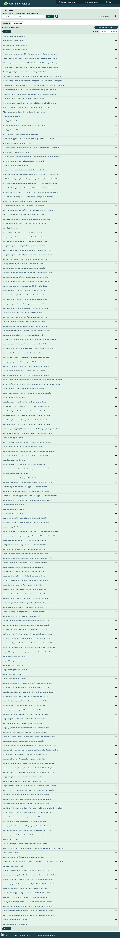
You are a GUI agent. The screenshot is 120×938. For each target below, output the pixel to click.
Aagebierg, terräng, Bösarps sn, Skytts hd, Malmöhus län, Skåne (23, 710)
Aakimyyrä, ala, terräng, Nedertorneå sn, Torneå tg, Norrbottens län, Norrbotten (27, 902)
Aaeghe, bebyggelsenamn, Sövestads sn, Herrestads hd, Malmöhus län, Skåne (28, 558)
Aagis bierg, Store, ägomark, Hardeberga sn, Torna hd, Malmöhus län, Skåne (27, 799)
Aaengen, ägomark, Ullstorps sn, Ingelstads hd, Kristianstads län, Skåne (25, 598)
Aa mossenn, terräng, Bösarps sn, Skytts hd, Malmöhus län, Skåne (24, 335)
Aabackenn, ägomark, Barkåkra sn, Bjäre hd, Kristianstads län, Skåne (25, 411)
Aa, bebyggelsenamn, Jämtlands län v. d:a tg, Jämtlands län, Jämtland (25, 223)
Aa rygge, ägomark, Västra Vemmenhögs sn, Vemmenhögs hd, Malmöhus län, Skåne (29, 339)
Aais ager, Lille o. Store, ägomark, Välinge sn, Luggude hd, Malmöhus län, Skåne (28, 826)
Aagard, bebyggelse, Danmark (12, 674)
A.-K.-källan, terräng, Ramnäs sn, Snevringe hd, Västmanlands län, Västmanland (28, 188)
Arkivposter (17, 23)
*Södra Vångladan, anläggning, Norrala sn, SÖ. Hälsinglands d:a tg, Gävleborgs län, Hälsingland (33, 85)
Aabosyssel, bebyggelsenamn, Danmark (16, 473)
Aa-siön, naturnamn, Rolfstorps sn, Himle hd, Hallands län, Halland (24, 371)
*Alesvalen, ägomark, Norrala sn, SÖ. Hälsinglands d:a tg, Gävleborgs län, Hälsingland (30, 54)
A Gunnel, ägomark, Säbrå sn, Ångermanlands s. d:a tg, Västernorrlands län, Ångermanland (31, 147)
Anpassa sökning (8, 13)
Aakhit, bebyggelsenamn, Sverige (13, 866)
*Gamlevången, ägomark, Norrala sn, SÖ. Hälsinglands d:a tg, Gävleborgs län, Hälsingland (31, 63)
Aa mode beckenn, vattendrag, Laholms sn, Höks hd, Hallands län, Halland (26, 330)
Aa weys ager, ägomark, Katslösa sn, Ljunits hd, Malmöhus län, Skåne (25, 362)
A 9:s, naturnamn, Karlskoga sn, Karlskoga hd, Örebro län (21, 134)
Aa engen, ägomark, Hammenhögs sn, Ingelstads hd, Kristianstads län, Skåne (27, 272)
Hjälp (109, 2)
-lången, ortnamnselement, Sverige (14, 36)
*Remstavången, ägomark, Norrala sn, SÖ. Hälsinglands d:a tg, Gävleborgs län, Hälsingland (32, 76)
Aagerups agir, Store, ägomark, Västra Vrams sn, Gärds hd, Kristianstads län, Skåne (29, 763)
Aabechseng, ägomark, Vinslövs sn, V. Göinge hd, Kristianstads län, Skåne (26, 420)
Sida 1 (6, 31)
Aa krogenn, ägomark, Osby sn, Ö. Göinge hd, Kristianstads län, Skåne (25, 304)
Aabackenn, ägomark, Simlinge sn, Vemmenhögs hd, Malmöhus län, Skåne (26, 415)
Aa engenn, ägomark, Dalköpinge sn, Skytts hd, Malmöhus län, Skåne (25, 295)
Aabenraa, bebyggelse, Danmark (13, 437)
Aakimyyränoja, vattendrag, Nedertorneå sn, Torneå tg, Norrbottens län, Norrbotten (28, 915)
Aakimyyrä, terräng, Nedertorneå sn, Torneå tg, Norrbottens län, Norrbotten (26, 897)
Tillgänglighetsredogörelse (45, 935)
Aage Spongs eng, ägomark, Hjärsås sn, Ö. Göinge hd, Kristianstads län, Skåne (28, 692)
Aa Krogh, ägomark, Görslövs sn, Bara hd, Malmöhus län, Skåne (23, 313)
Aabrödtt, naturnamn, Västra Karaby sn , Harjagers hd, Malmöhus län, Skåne (27, 500)
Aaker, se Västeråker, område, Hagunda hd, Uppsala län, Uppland (23, 857)
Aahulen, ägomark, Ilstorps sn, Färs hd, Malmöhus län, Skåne (22, 817)
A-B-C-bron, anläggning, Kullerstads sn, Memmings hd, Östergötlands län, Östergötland (30, 174)
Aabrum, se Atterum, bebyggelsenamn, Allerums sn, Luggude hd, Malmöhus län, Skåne (30, 496)
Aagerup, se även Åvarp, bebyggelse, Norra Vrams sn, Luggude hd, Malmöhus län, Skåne (31, 750)
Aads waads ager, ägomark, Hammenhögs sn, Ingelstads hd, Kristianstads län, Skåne (29, 536)
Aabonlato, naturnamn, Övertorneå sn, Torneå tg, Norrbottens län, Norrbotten (27, 469)
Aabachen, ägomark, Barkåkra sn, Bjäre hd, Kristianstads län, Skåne (24, 402)
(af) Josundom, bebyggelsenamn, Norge (15, 45)
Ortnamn (6, 23)
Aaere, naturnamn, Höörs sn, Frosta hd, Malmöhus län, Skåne (22, 616)
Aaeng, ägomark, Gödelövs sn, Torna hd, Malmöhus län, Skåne (23, 585)
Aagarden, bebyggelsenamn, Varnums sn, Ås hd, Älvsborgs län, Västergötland (27, 683)
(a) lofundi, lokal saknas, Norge (13, 40)
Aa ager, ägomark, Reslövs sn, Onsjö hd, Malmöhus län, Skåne (23, 232)
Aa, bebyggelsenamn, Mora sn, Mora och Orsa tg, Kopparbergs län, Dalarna (26, 219)
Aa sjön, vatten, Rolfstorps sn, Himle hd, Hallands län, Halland (22, 353)
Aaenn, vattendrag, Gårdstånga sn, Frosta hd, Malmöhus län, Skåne (24, 611)
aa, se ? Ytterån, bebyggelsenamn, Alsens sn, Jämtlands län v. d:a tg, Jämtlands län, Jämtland (32, 379)
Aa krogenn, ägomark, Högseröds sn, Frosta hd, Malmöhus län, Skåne (25, 299)
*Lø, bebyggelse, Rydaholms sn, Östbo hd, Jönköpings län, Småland (24, 72)
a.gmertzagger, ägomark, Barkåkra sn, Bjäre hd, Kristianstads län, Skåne (25, 201)
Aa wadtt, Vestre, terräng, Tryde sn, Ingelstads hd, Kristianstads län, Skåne (26, 357)
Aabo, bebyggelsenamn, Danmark (14, 460)
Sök (50, 16)
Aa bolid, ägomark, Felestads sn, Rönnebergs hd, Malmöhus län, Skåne (25, 259)
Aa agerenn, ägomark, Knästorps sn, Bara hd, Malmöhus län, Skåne (24, 246)
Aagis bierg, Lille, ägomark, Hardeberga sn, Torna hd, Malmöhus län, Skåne (26, 794)
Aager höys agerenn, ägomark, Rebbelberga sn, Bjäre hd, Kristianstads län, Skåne (29, 736)
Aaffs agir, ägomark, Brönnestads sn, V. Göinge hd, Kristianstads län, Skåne (26, 625)
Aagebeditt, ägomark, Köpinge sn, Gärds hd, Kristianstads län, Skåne (24, 705)
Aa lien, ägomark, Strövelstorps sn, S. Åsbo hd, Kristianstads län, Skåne (25, 317)
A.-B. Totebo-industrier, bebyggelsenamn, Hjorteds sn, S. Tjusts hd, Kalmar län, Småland (30, 183)
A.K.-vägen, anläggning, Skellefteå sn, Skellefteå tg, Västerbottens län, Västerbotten (29, 210)
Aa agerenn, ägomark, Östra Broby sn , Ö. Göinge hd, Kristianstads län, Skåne (27, 255)
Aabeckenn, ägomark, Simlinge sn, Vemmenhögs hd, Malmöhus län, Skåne (26, 424)
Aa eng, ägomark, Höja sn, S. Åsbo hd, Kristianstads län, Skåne (23, 263)
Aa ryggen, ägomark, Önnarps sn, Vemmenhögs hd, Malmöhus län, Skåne (26, 344)
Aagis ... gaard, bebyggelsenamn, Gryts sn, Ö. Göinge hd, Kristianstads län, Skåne (28, 790)
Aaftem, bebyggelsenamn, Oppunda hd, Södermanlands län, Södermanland (27, 638)
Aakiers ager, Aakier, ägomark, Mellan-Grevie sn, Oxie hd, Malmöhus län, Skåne (28, 879)
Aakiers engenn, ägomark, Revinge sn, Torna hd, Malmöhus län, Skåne (25, 888)
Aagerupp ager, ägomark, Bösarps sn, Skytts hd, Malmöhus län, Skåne (25, 754)
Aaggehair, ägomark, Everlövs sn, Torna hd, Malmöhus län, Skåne (23, 777)
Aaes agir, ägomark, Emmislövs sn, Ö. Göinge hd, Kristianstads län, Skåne (26, 620)
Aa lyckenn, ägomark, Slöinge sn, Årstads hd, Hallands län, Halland (24, 321)
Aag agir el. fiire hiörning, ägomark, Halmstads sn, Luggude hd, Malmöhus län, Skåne (29, 647)
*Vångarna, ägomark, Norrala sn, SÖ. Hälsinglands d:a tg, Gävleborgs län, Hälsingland (30, 94)
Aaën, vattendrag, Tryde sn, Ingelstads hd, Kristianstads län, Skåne (24, 571)
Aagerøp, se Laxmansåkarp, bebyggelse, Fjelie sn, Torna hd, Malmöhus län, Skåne (29, 772)
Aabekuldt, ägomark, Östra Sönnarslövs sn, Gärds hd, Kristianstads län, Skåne (27, 433)
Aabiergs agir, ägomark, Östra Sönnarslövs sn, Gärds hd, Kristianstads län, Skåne (28, 451)
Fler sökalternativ (106, 16)
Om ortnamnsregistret (91, 2)
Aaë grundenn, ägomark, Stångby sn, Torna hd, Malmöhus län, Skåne (24, 545)
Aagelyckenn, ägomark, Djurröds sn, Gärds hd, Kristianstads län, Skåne (25, 732)
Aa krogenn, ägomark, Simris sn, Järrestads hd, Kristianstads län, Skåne (25, 308)
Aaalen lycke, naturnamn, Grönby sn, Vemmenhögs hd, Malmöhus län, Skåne (27, 393)
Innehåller (8, 16)
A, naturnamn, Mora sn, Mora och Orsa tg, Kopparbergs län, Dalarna (24, 125)
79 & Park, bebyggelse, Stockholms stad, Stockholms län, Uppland (24, 112)
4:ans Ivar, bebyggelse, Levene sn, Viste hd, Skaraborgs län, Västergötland (26, 107)
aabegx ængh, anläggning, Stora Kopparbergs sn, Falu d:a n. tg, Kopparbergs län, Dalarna (31, 429)
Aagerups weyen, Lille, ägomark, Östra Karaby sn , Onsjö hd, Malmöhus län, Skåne (29, 768)
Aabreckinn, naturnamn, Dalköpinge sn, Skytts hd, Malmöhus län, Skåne (25, 478)
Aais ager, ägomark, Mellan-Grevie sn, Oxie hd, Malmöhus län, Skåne (24, 821)
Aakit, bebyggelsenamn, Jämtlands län (15, 924)
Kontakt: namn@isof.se (68, 2)
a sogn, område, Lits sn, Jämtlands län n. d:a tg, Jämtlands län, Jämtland (25, 170)
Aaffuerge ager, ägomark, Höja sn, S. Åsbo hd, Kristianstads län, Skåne (25, 629)
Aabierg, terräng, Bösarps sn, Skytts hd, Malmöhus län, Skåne (22, 446)
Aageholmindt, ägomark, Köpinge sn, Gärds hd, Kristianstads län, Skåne (25, 714)
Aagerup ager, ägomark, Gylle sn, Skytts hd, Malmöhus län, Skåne (23, 741)
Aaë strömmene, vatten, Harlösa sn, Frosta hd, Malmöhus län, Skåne (24, 549)
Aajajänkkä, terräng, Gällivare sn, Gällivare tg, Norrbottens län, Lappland (25, 835)
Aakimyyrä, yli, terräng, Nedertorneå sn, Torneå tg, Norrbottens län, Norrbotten (27, 906)
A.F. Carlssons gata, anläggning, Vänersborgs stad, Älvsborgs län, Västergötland (28, 197)
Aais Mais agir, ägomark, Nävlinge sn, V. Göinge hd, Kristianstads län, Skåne (27, 830)
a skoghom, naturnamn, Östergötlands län (16, 165)
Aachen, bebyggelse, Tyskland (12, 527)
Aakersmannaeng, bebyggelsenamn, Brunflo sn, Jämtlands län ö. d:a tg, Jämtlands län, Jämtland (33, 861)
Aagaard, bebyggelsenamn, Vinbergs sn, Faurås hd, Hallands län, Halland (26, 652)
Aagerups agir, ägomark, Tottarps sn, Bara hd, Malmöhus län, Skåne (24, 759)
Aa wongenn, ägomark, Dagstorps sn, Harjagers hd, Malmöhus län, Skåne (26, 366)
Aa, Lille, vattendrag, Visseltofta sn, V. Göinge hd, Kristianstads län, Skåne (26, 375)
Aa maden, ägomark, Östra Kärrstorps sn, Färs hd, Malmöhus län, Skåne (25, 326)
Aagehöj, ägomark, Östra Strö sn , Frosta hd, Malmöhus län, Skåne (24, 719)
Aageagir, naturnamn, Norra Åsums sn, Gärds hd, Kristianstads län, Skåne (26, 701)
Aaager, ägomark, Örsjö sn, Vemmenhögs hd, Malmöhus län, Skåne (24, 388)
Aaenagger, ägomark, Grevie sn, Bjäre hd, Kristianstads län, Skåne (24, 576)
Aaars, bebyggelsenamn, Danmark (14, 397)
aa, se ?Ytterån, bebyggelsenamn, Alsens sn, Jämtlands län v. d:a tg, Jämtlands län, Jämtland (32, 384)
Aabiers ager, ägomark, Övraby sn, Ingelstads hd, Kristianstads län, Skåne (26, 455)
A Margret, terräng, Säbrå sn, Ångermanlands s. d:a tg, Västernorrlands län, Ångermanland (31, 156)
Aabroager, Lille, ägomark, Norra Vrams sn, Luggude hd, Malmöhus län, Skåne (27, 482)
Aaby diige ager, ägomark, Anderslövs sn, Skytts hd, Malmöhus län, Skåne (26, 522)
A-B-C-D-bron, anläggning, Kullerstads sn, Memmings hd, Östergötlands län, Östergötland (31, 179)
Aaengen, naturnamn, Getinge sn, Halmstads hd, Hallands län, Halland (25, 594)
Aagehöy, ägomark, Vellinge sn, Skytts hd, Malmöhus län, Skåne (23, 723)
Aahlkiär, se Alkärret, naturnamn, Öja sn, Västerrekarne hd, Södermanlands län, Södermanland (32, 808)
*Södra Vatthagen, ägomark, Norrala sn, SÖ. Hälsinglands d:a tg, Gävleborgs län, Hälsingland (32, 80)
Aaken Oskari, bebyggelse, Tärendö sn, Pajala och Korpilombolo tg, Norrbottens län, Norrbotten (33, 848)
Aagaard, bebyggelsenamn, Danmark (15, 656)
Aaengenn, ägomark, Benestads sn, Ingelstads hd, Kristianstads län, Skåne (26, 603)
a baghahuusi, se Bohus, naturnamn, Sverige (17, 143)
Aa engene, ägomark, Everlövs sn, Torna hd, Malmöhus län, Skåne (24, 290)
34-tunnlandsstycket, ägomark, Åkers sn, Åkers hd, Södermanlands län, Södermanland (30, 103)
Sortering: (96, 31)
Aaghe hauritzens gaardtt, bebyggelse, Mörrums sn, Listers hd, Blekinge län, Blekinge (29, 785)
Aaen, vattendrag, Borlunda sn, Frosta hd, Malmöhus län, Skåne (23, 567)
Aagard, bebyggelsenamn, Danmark (14, 678)
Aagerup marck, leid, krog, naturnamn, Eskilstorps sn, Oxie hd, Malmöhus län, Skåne (29, 745)
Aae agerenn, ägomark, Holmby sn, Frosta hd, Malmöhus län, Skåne (24, 540)
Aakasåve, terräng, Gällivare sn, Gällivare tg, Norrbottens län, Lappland (25, 844)
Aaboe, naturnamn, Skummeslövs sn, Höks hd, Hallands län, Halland (24, 464)
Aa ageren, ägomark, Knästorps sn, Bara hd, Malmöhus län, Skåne (24, 237)
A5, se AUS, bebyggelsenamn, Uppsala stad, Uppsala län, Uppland (24, 214)
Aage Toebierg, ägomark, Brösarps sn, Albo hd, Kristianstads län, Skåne (25, 696)
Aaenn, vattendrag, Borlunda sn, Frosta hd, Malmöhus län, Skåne (23, 607)
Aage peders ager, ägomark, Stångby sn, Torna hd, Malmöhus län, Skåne (26, 687)
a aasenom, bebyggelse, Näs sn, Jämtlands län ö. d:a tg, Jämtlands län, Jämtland (28, 139)
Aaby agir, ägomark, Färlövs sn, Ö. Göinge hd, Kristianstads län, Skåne (25, 518)
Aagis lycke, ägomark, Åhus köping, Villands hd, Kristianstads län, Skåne (26, 803)
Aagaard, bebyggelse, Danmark (13, 665)
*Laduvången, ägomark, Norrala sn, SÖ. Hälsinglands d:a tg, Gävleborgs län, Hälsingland (31, 67)
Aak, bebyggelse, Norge (10, 839)
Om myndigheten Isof (22, 935)
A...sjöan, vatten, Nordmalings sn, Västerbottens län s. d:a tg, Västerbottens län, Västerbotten (32, 192)
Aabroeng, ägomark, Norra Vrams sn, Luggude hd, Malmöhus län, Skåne (25, 487)
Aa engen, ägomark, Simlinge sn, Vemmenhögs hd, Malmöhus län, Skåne (26, 281)
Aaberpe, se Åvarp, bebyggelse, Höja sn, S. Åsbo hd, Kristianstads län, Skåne (27, 442)
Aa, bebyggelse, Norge (10, 228)
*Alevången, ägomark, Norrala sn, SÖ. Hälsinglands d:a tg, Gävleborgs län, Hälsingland (30, 58)
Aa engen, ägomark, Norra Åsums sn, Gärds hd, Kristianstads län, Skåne (25, 277)
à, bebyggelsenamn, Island (11, 130)
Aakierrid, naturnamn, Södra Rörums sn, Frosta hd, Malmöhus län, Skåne (26, 870)
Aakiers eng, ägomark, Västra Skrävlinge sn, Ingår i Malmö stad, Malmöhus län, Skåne (30, 884)
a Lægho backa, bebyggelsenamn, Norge (16, 152)
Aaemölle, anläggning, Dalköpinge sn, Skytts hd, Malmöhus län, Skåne (25, 562)
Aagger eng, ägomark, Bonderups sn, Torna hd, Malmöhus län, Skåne (25, 781)
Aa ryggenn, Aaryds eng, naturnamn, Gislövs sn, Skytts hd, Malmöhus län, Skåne (28, 348)
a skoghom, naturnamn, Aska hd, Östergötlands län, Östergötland (23, 161)
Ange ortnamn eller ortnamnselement (27, 13)
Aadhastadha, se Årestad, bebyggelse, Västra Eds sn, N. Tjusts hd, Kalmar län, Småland (30, 531)
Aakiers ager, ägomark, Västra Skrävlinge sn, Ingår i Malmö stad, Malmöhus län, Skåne (30, 875)
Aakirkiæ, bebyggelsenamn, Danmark (15, 919)
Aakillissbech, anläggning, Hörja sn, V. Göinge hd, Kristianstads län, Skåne (26, 893)
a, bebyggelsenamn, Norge (11, 116)
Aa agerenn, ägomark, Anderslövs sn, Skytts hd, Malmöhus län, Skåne (25, 241)
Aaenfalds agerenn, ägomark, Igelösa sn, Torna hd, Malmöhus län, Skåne (26, 580)
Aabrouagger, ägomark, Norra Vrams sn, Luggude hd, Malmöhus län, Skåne (26, 491)
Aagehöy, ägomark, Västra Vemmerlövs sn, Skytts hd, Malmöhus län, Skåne (26, 728)
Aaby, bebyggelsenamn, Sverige (13, 513)
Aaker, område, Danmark (11, 852)
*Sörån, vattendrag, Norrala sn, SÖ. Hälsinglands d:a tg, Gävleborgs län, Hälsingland (29, 89)
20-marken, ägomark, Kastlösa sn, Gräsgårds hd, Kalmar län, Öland (24, 98)
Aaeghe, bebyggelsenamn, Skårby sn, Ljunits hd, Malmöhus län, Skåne (25, 553)
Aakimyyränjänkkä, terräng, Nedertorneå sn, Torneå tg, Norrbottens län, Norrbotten (28, 910)
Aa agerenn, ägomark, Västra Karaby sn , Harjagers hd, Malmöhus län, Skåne (27, 250)
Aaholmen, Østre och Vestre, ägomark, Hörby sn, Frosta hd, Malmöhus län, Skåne (28, 812)
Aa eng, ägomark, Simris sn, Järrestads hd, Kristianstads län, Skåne (24, 268)
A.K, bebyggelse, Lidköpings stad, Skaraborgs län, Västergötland (23, 205)
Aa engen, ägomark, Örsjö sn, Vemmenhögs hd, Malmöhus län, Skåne (25, 286)
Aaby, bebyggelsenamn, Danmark (13, 504)
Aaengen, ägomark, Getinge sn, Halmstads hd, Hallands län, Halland (24, 589)
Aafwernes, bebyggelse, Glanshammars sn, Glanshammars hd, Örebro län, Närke (28, 643)
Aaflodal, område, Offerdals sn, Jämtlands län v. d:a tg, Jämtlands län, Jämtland (27, 634)
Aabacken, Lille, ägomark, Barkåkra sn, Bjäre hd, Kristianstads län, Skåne (26, 406)
